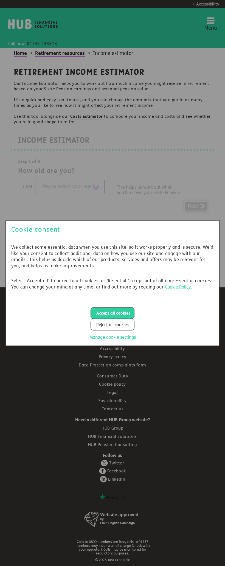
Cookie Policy (178, 286)
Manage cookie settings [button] (112, 337)
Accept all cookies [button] (113, 312)
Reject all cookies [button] (112, 324)
